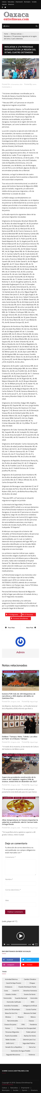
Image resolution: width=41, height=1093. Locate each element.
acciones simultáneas (20, 618)
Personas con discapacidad (26, 1028)
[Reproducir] (5, 944)
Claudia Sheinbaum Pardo (27, 987)
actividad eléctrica (11, 979)
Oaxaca (31, 1021)
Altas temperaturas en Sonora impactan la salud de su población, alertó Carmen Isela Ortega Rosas (20, 822)
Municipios (27, 1)
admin (34, 84)
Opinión (4, 4)
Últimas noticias (30, 671)
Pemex (7, 1028)
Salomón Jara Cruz (29, 1040)
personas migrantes (12, 1032)
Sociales (34, 1)
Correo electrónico (13, 890)
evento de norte (29, 994)
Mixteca (8, 1017)
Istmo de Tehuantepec (12, 1009)
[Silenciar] (33, 944)
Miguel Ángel (34, 701)
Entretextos (8, 671)
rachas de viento (30, 1036)
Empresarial (19, 1)
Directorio (11, 4)
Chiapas (32, 983)
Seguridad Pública (29, 1043)
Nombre (9, 879)
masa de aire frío (11, 1013)
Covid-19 (16, 991)
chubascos (8, 987)
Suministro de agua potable (20, 1051)
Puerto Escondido (11, 1036)
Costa (6, 991)
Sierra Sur (32, 1047)
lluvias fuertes (31, 1009)
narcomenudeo (12, 1021)
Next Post (29, 628)
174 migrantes (13, 614)
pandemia (33, 1024)
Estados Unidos (11, 994)
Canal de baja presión (13, 983)
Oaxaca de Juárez (10, 1024)
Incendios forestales (11, 1006)
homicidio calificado (14, 1002)
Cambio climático (30, 979)
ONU (23, 1024)
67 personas (28, 614)
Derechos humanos (30, 991)
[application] (20, 936)
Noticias (17, 755)
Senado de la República (13, 1047)
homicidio (33, 998)
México (33, 1017)
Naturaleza (11, 1)
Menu (7, 26)
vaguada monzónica (13, 1055)
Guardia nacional (21, 998)
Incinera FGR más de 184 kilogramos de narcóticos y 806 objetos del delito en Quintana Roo (18, 696)
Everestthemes (7, 1084)
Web (7, 900)
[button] (20, 936)
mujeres (20, 1017)
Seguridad (18, 671)
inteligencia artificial (30, 1006)
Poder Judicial (31, 1032)
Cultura (4, 1)
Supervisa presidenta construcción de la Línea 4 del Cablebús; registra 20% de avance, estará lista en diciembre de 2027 (19, 779)
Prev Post (11, 628)
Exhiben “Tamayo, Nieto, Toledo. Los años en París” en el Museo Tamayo (19, 737)
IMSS (32, 1002)
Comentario (10, 857)
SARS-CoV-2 (10, 1043)
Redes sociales (11, 1040)
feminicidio (8, 998)
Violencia (32, 1055)
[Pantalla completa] (36, 944)
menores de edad (30, 1013)
